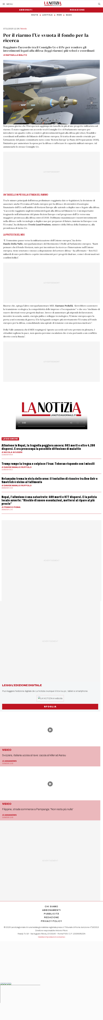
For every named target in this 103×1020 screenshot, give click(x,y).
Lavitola (47, 15)
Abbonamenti (51, 910)
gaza (69, 15)
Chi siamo (51, 906)
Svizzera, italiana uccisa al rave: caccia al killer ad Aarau (34, 755)
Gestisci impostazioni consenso (51, 937)
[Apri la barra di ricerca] (99, 4)
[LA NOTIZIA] (52, 3)
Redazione (77, 10)
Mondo (24, 29)
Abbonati (25, 10)
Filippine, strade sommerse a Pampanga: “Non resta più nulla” (37, 809)
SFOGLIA (50, 706)
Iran (59, 15)
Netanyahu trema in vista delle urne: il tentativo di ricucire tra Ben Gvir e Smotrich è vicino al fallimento (50, 480)
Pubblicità (51, 914)
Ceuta (34, 15)
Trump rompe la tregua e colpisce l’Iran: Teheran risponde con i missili (48, 463)
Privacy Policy (51, 921)
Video (6, 749)
